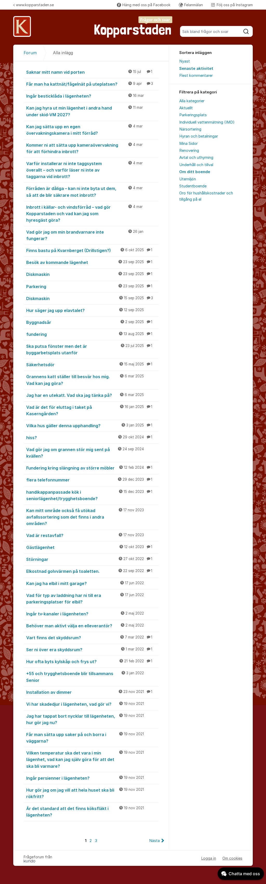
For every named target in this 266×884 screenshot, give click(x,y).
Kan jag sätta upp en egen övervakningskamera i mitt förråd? (84, 130)
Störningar (89, 559)
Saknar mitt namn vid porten (89, 72)
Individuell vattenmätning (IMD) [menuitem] (207, 122)
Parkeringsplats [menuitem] (193, 115)
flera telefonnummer (89, 479)
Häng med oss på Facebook (146, 5)
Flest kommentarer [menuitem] (196, 75)
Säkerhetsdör (89, 364)
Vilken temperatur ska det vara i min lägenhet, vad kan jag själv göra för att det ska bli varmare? (85, 759)
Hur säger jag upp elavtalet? (85, 310)
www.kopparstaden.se (35, 5)
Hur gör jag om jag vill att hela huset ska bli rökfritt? (85, 793)
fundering (89, 334)
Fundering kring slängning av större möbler (89, 468)
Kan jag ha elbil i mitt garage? (85, 583)
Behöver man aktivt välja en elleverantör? (85, 625)
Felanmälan (193, 5)
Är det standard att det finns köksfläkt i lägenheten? (85, 812)
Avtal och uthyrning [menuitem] (196, 157)
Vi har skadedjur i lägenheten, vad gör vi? (85, 704)
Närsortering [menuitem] (190, 129)
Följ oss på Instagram (235, 5)
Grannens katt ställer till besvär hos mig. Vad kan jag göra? (85, 380)
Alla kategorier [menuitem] (191, 101)
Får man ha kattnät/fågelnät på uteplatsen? (89, 84)
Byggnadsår (89, 322)
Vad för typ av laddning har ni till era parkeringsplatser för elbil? (85, 598)
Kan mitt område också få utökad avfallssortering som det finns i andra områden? (85, 517)
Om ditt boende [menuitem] (194, 171)
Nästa (154, 840)
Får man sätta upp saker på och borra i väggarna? (85, 738)
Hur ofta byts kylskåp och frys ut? (89, 661)
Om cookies (232, 858)
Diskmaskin (89, 274)
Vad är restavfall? (85, 535)
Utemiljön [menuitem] (187, 179)
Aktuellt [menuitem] (186, 108)
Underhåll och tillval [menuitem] (196, 164)
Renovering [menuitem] (189, 150)
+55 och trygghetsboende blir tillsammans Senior (85, 677)
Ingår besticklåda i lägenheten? (85, 96)
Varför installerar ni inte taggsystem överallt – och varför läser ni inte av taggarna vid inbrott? (84, 170)
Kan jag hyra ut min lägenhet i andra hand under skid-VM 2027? (84, 111)
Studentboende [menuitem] (193, 186)
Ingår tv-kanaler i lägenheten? (85, 613)
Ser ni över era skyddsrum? (89, 649)
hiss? (89, 437)
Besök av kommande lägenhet (89, 262)
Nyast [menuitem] (184, 61)
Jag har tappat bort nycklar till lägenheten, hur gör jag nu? (85, 719)
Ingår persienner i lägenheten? (85, 778)
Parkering (89, 286)
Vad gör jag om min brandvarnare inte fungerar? (84, 235)
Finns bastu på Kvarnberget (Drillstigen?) (89, 250)
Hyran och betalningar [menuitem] (198, 136)
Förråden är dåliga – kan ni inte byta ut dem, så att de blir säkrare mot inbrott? (84, 192)
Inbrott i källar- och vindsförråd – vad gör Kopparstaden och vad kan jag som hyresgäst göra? (84, 214)
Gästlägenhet (89, 547)
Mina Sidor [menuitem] (188, 143)
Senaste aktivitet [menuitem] (196, 68)
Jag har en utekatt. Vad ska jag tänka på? (85, 395)
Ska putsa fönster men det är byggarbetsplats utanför (89, 349)
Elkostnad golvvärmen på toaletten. (89, 571)
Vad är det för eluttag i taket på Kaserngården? (89, 410)
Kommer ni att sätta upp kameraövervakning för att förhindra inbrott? (84, 148)
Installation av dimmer (89, 692)
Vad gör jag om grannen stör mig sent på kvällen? (85, 453)
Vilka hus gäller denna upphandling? (89, 425)
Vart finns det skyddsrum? (89, 637)
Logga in (208, 858)
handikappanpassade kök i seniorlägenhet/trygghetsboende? (89, 495)
